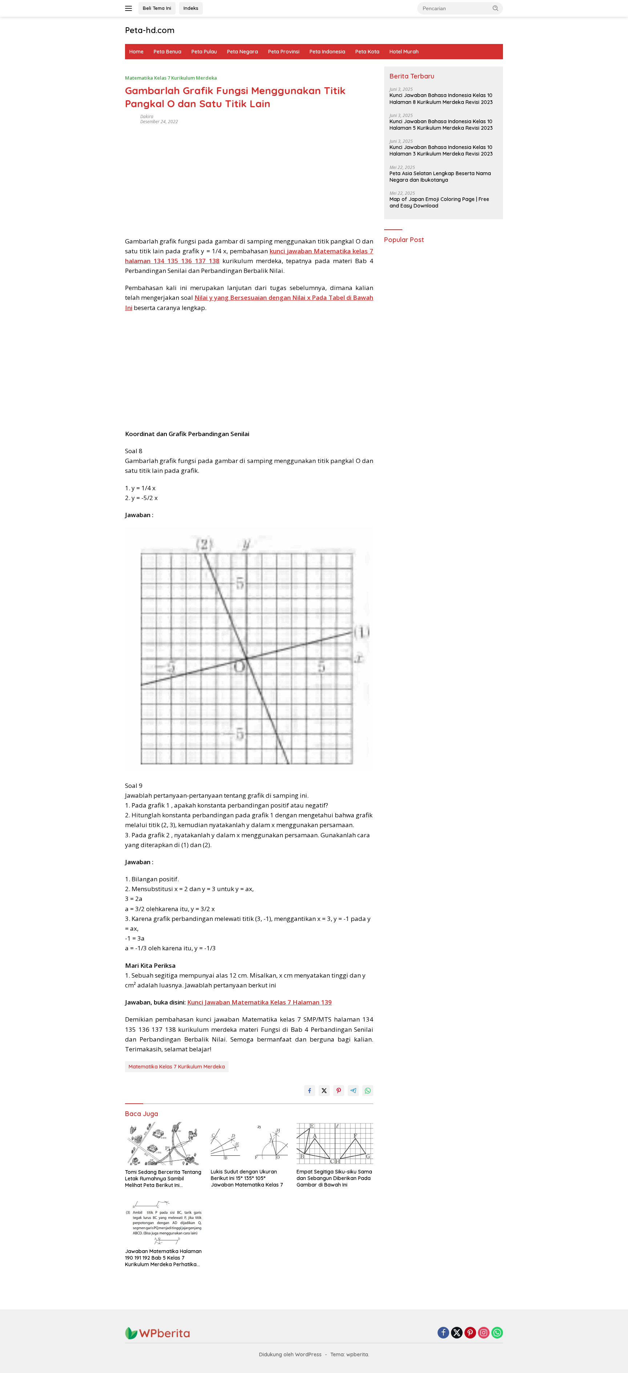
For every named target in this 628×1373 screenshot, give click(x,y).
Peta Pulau (204, 51)
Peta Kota (367, 51)
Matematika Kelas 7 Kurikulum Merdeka (171, 78)
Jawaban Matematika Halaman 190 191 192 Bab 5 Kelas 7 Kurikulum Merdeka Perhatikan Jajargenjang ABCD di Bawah (163, 1258)
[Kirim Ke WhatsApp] (367, 1090)
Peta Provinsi (283, 51)
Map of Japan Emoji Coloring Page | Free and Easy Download (439, 202)
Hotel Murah (404, 51)
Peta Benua (167, 51)
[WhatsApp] (497, 1333)
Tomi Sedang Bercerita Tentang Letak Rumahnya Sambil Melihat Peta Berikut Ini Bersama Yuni (163, 1179)
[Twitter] (457, 1333)
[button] (495, 8)
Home (136, 51)
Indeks (191, 8)
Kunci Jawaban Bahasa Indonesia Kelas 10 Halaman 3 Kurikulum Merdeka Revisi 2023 (441, 150)
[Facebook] (443, 1333)
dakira (146, 116)
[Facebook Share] (309, 1090)
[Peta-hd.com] (157, 1332)
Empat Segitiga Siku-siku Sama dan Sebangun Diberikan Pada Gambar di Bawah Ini (334, 1178)
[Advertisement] (249, 178)
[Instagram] (484, 1333)
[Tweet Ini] (324, 1090)
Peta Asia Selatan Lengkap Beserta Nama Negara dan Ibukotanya (440, 176)
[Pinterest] (470, 1333)
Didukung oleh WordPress (290, 1354)
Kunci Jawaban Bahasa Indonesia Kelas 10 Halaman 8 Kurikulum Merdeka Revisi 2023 (441, 98)
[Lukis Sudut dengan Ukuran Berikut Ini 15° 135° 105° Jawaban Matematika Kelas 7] (249, 1143)
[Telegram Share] (353, 1090)
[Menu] (130, 8)
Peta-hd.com (149, 30)
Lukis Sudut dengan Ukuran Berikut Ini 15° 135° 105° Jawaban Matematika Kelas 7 (247, 1178)
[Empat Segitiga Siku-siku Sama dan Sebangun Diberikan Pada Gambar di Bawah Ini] (335, 1143)
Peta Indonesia (327, 51)
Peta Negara (242, 51)
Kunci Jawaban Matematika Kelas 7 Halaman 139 (259, 1002)
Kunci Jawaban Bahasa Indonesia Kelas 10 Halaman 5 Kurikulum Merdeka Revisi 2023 (441, 124)
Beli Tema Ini (157, 8)
